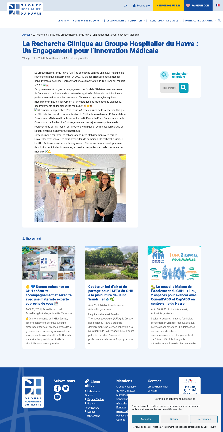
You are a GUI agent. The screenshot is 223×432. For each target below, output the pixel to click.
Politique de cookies (142, 427)
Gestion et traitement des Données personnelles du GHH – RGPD (184, 427)
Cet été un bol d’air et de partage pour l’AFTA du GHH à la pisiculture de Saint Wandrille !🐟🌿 (110, 293)
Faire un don (200, 6)
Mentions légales (125, 394)
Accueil (26, 34)
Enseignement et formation (124, 21)
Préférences (204, 419)
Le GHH (62, 21)
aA (125, 6)
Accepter (146, 419)
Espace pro (143, 6)
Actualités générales (77, 58)
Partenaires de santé (199, 21)
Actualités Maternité (60, 313)
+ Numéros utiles (168, 6)
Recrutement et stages (163, 21)
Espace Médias (95, 399)
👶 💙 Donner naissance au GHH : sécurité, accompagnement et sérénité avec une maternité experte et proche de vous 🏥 (49, 295)
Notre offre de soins (86, 21)
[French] (218, 5)
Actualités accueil (55, 58)
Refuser (174, 419)
